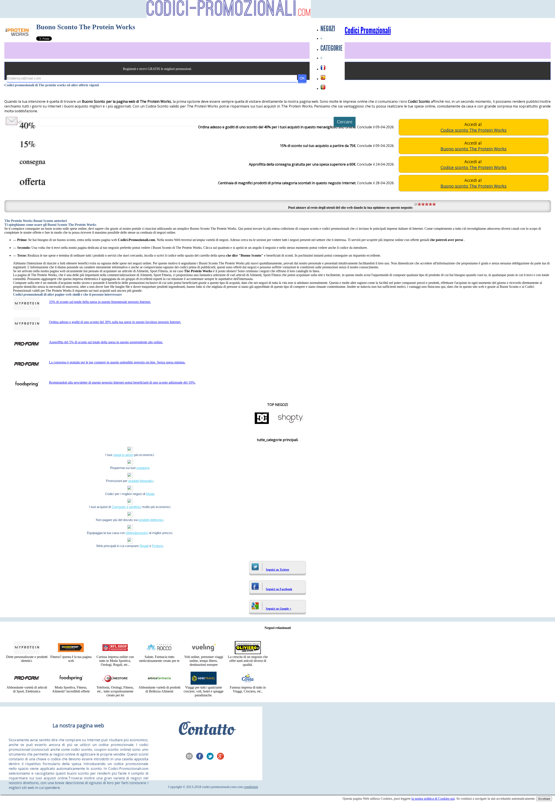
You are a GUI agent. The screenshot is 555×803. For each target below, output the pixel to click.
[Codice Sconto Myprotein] (27, 653)
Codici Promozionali (368, 30)
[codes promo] (323, 67)
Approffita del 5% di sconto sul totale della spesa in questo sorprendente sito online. (106, 342)
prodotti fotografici (140, 481)
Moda (150, 494)
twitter (211, 757)
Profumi (157, 546)
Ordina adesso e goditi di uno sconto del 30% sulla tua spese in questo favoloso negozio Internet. (115, 322)
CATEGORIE (331, 48)
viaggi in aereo (123, 455)
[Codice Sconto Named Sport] (71, 653)
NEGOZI (327, 28)
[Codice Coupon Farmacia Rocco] (159, 653)
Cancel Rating (416, 204)
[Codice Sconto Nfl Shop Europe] (115, 653)
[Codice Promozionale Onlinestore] (115, 683)
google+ (222, 757)
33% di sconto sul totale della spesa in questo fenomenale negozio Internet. (100, 302)
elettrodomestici (137, 533)
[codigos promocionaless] (323, 77)
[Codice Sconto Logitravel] (204, 683)
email (190, 757)
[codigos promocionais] (323, 87)
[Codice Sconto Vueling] (204, 653)
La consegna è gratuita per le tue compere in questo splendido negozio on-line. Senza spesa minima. (117, 362)
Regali (144, 546)
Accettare (544, 798)
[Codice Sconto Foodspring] (71, 683)
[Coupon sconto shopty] (291, 423)
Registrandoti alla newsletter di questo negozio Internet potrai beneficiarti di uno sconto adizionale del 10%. (122, 382)
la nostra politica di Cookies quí (433, 798)
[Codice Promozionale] (248, 683)
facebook (201, 757)
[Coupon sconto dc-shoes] (262, 423)
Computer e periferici (126, 507)
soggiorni (142, 468)
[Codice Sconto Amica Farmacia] (159, 683)
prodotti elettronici (151, 520)
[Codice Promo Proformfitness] (27, 683)
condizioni (251, 787)
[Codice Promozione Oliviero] (248, 653)
